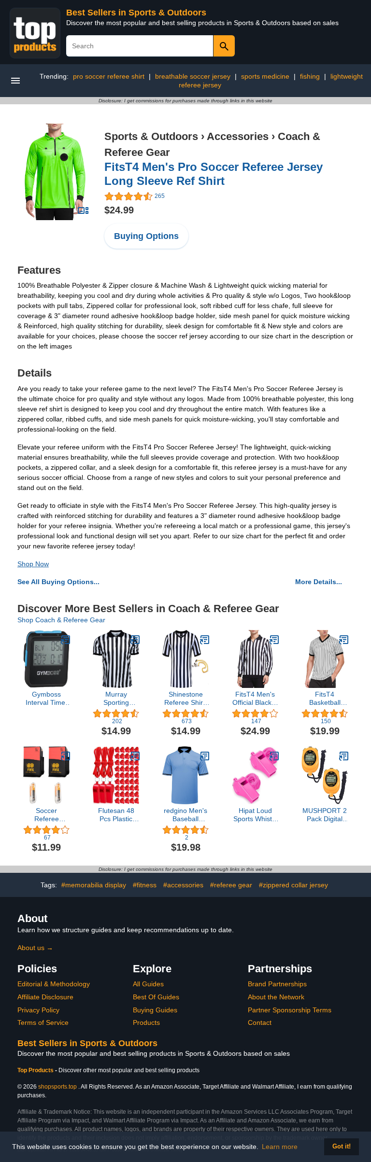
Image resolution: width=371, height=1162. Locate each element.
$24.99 (119, 210)
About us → (35, 948)
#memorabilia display (93, 885)
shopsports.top (57, 1086)
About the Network (276, 997)
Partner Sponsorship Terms (289, 1010)
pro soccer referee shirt (108, 76)
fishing (310, 76)
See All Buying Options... (58, 582)
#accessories (183, 885)
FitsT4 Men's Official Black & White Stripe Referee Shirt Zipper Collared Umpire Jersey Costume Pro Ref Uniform (255, 698)
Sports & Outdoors (151, 136)
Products (146, 1022)
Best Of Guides (156, 997)
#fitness (145, 885)
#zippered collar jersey (293, 885)
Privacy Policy (38, 1010)
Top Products (36, 1070)
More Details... (318, 582)
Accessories (238, 136)
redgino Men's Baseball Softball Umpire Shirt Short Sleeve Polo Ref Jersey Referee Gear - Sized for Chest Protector (185, 815)
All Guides (148, 984)
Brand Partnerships (277, 984)
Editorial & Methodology (53, 984)
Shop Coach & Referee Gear (61, 620)
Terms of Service (43, 1022)
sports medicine (265, 76)
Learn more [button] (280, 1146)
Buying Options (146, 236)
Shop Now (33, 564)
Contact (259, 1022)
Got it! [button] (341, 1146)
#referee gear (231, 885)
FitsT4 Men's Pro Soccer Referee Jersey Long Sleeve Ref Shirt (213, 173)
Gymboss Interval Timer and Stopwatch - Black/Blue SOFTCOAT (46, 698)
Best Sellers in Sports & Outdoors (136, 12)
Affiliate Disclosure (45, 997)
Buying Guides (155, 1010)
